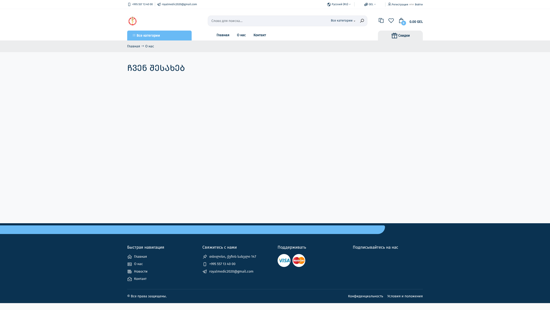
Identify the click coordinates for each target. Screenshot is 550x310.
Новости (140, 271)
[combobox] (333, 21)
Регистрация (400, 4)
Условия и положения (405, 296)
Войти (419, 4)
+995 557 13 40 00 (221, 264)
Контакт (260, 35)
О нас (241, 35)
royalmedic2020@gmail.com (231, 271)
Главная (223, 35)
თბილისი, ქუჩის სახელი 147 (232, 256)
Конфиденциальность (366, 296)
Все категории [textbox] (342, 20)
